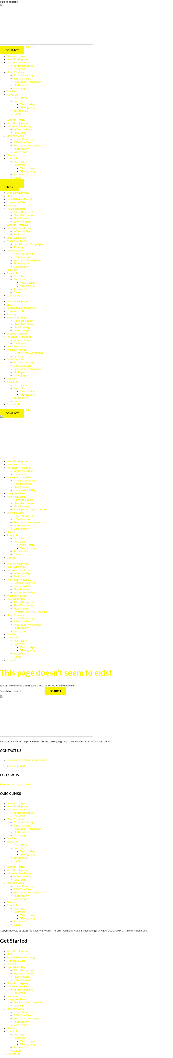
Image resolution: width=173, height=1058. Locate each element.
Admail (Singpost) (24, 211)
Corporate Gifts (16, 202)
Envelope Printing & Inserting (30, 509)
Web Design (27, 104)
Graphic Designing (17, 224)
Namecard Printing (25, 490)
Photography (21, 84)
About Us (12, 94)
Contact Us (13, 295)
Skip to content (9, 1)
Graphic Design (16, 56)
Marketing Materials (19, 477)
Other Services (15, 72)
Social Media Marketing (21, 199)
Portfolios (19, 100)
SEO (9, 195)
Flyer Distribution (24, 215)
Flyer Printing (21, 218)
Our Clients (20, 97)
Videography (21, 88)
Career (17, 113)
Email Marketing (23, 75)
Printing (11, 205)
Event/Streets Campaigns (28, 244)
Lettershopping (22, 221)
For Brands (20, 68)
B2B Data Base (22, 78)
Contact (11, 557)
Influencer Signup (23, 65)
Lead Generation (16, 237)
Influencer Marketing (19, 62)
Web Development (18, 59)
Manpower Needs (17, 240)
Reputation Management (28, 81)
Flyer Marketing (16, 208)
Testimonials (21, 110)
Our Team (12, 91)
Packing (18, 247)
